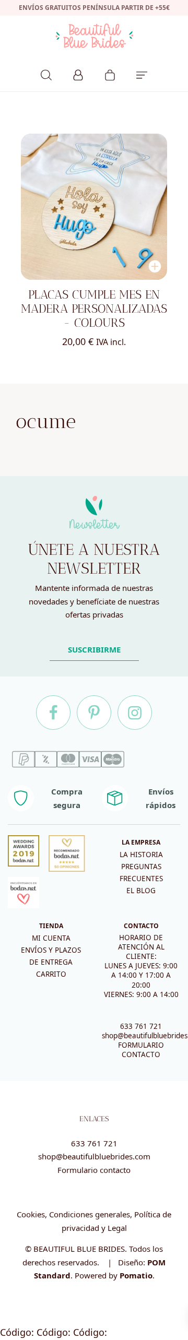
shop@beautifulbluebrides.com (94, 1156)
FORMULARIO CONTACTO (141, 1049)
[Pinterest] (94, 712)
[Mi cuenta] (78, 74)
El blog (141, 890)
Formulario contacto (94, 1170)
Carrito (51, 974)
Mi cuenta (51, 938)
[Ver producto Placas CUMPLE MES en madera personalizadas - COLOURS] (94, 207)
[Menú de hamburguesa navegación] (142, 74)
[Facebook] (53, 712)
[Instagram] (135, 712)
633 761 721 (141, 1026)
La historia (141, 854)
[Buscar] (46, 74)
